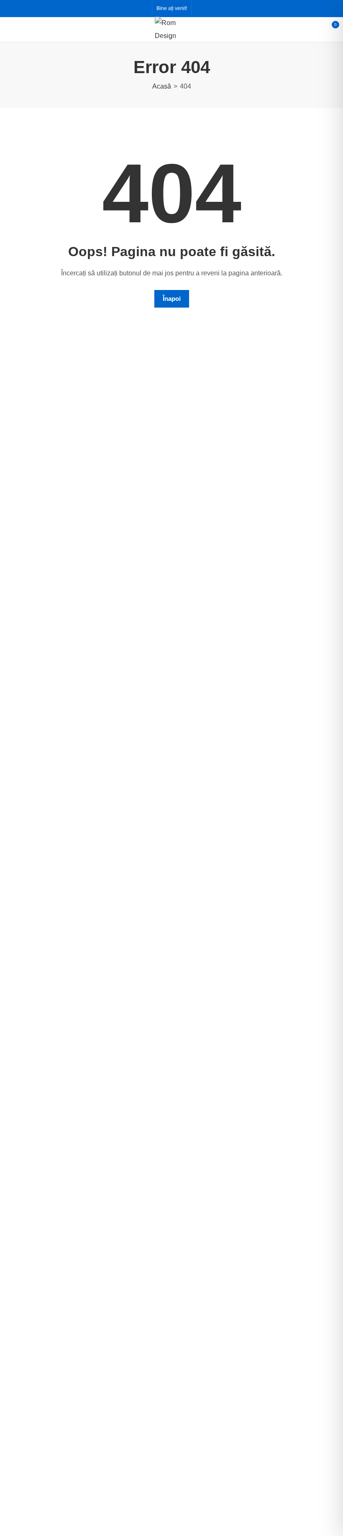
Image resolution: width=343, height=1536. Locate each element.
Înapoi (172, 298)
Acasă (161, 86)
